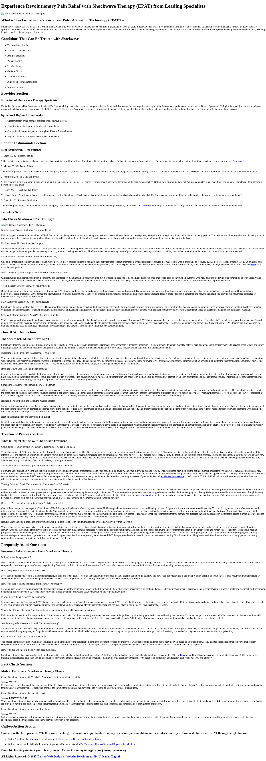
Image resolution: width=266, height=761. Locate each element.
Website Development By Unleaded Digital (93, 756)
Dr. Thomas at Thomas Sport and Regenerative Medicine (108, 744)
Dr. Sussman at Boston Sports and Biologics (79, 739)
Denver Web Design (49, 756)
